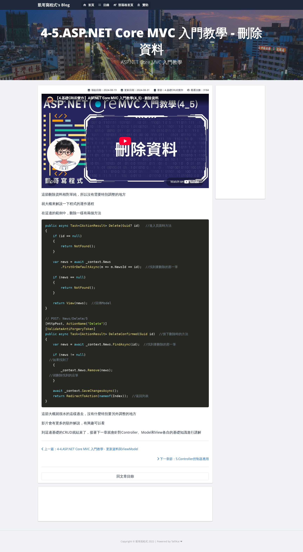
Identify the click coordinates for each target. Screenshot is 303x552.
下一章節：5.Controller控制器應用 (184, 459)
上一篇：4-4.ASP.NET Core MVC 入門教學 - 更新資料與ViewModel (90, 449)
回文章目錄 (125, 476)
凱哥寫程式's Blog (54, 5)
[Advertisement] (125, 503)
